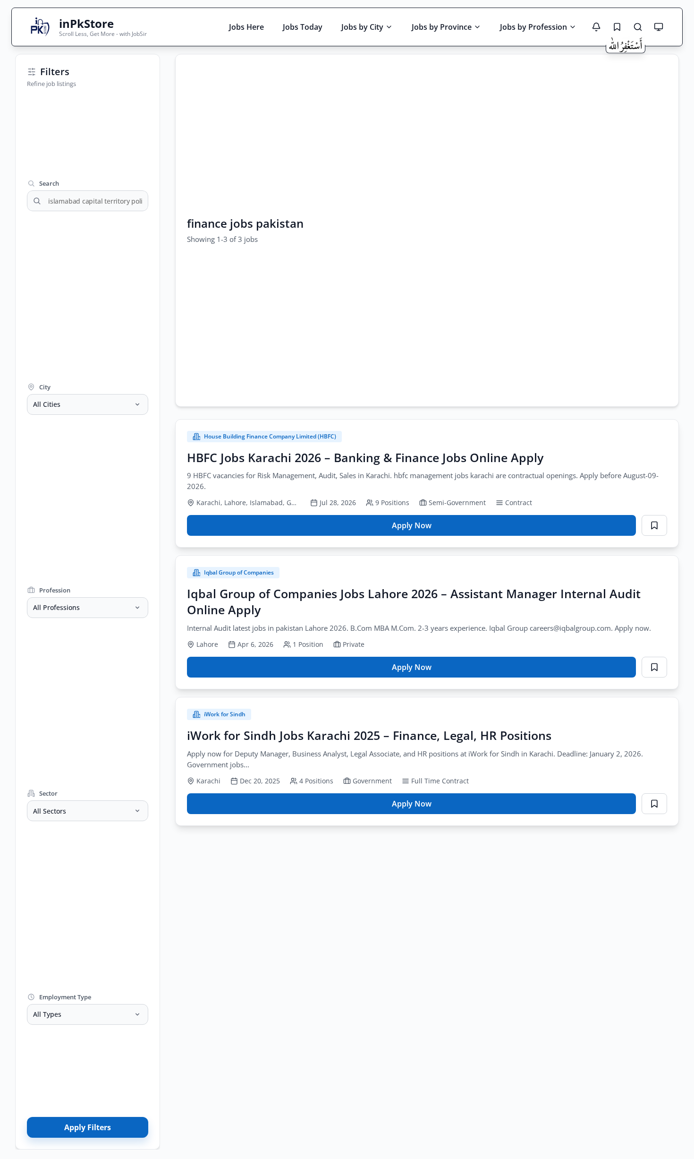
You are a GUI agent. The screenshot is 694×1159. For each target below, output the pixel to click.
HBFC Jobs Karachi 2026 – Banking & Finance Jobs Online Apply (365, 457)
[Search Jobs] (637, 26)
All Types (47, 1014)
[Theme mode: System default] (658, 26)
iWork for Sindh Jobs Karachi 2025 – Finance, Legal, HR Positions (369, 735)
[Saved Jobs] (617, 26)
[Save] (654, 525)
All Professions (56, 607)
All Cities (46, 404)
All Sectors (49, 811)
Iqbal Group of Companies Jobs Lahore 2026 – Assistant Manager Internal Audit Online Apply (414, 601)
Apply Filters (87, 1127)
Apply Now (416, 528)
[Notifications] (596, 26)
